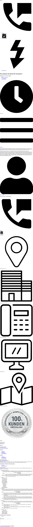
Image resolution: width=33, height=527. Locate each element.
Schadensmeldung (4, 458)
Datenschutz (3, 452)
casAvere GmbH (2, 194)
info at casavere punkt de (5, 448)
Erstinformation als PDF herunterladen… (5, 526)
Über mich (3, 456)
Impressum (3, 451)
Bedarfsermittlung (4, 457)
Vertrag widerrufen (4, 453)
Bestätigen (12, 526)
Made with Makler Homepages (4, 460)
